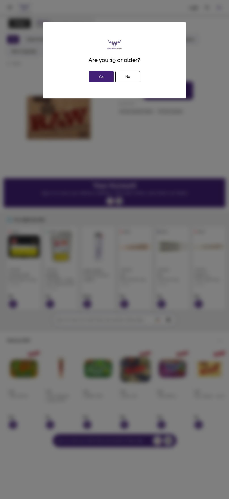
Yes (101, 76)
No (127, 76)
